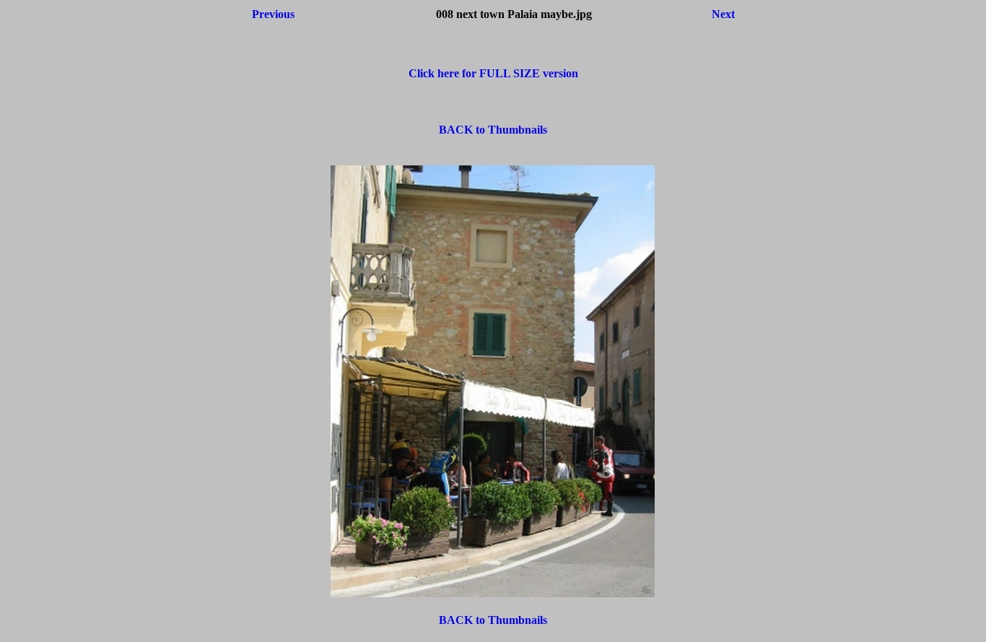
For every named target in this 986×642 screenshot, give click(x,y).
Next (723, 14)
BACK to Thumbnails (493, 129)
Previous (273, 14)
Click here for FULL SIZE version (493, 73)
